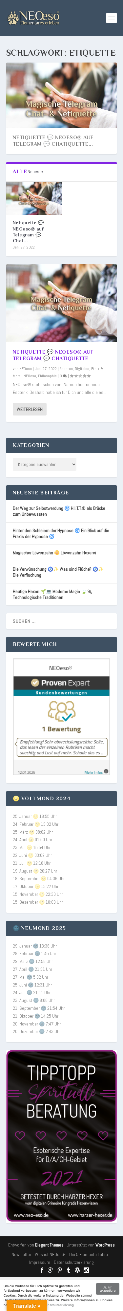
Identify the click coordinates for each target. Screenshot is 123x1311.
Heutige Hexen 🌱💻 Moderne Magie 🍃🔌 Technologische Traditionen (52, 594)
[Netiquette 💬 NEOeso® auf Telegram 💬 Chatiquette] (34, 198)
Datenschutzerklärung (74, 1262)
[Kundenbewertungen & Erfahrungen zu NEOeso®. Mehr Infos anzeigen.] (62, 774)
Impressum (39, 1262)
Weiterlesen (30, 409)
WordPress (105, 1245)
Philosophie (47, 376)
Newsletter (21, 1254)
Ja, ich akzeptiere (108, 1288)
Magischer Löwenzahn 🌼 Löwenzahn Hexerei (54, 553)
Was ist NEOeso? (50, 1254)
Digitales (82, 368)
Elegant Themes (49, 1245)
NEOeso (25, 368)
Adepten (66, 368)
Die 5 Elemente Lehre (88, 1254)
